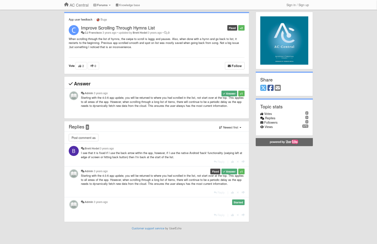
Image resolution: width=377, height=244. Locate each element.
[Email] (278, 88)
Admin (89, 93)
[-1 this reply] (243, 161)
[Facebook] (270, 88)
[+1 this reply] (232, 161)
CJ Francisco (93, 33)
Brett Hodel (140, 33)
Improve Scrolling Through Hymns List (118, 27)
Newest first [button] (230, 127)
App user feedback (81, 19)
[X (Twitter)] (263, 88)
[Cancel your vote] (238, 161)
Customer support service (148, 228)
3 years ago (101, 93)
